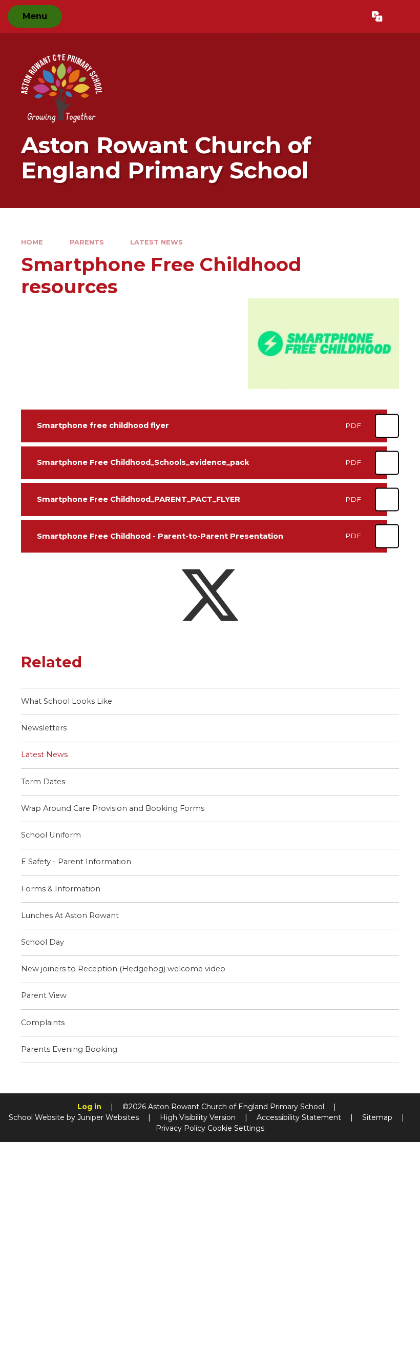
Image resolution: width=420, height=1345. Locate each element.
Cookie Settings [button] (235, 1128)
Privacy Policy (180, 1128)
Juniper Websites (108, 1117)
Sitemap (377, 1117)
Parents (87, 242)
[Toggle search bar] (401, 16)
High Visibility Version (198, 1117)
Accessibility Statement (299, 1117)
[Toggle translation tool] (377, 16)
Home (32, 242)
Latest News (156, 242)
